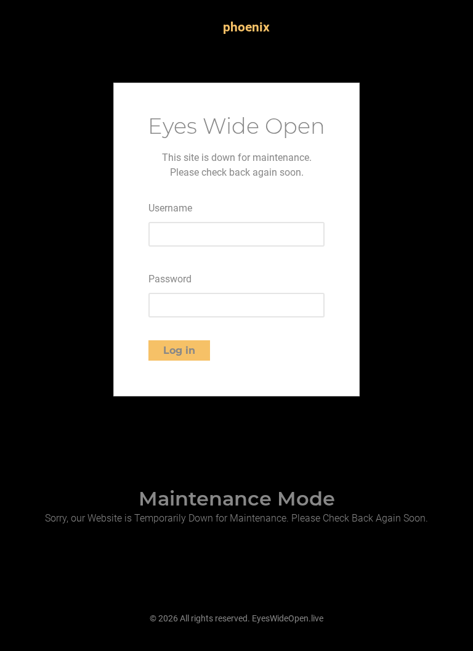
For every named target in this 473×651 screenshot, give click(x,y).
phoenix (246, 27)
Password (170, 279)
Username (170, 208)
